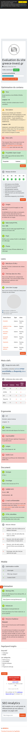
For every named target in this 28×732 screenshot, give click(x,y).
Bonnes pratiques (7, 663)
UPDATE (16, 70)
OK (22, 2)
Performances (6, 659)
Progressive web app (8, 666)
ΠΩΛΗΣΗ (5, 321)
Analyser (4, 673)
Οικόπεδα (5, 342)
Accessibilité (6, 661)
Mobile (4, 654)
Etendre (23, 165)
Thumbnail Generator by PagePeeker (10, 731)
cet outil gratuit (20, 130)
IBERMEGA (5, 728)
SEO (4, 665)
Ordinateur (5, 653)
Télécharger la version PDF (10, 79)
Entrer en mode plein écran (14, 678)
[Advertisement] (14, 24)
